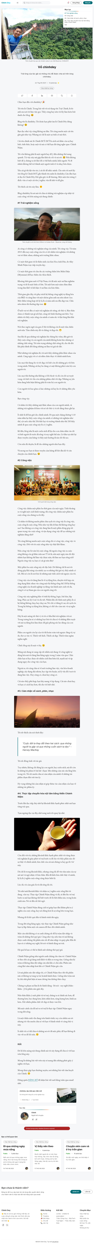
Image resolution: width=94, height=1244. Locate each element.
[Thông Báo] (68, 2)
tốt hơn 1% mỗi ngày (85, 1224)
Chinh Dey (43, 1241)
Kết (66, 25)
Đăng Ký (88, 2)
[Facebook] (32, 1119)
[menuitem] (47, 1214)
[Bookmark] (71, 95)
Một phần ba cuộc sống (84, 1219)
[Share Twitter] (22, 95)
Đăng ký (76, 1191)
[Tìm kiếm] (24, 3)
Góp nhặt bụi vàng (47, 88)
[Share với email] (52, 95)
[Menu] (17, 2)
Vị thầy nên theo (44, 1146)
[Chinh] (26, 1168)
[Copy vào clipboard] (61, 95)
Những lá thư (84, 1228)
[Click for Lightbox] (47, 224)
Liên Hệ (87, 1191)
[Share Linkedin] (42, 95)
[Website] (36, 1119)
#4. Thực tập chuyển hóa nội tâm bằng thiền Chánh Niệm (77, 21)
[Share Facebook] (32, 95)
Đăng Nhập (76, 2)
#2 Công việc (69, 15)
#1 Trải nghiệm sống (71, 13)
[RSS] (7, 1225)
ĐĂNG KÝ (33, 1080)
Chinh (33, 1113)
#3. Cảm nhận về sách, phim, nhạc (76, 18)
